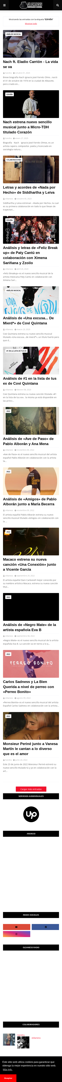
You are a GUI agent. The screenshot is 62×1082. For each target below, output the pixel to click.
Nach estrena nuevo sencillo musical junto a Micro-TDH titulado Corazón (27, 127)
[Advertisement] (31, 874)
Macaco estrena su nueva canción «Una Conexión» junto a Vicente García (29, 564)
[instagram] (16, 934)
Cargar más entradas (31, 789)
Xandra (8, 73)
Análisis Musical (13, 34)
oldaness (9, 198)
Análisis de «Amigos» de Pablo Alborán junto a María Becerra (30, 501)
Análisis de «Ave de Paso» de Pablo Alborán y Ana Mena (28, 441)
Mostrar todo (31, 23)
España (9, 94)
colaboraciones (13, 160)
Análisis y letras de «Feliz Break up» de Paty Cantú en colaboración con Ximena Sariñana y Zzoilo (30, 255)
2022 (8, 411)
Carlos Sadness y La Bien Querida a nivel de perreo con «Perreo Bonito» (28, 687)
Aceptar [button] (8, 1078)
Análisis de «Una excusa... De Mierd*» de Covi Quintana (28, 320)
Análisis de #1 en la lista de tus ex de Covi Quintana (29, 381)
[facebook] (46, 927)
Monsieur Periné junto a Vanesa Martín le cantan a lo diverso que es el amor (30, 749)
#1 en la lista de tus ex (16, 351)
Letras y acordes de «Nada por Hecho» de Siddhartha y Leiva (29, 189)
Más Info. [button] (7, 1069)
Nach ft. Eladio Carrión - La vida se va (30, 64)
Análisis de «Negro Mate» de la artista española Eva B (29, 627)
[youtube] (16, 927)
